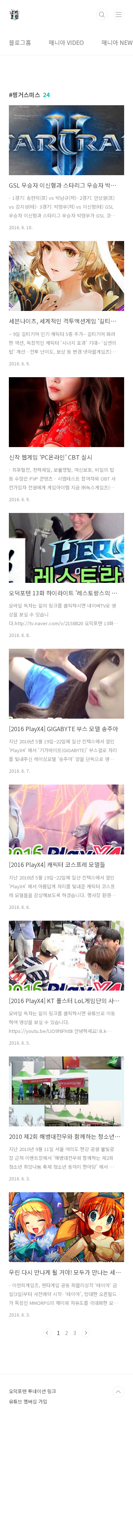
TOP (118, 1392)
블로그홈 (20, 42)
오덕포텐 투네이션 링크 (32, 1391)
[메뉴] (118, 14)
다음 (85, 1332)
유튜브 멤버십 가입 (28, 1401)
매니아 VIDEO (66, 42)
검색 (102, 14)
